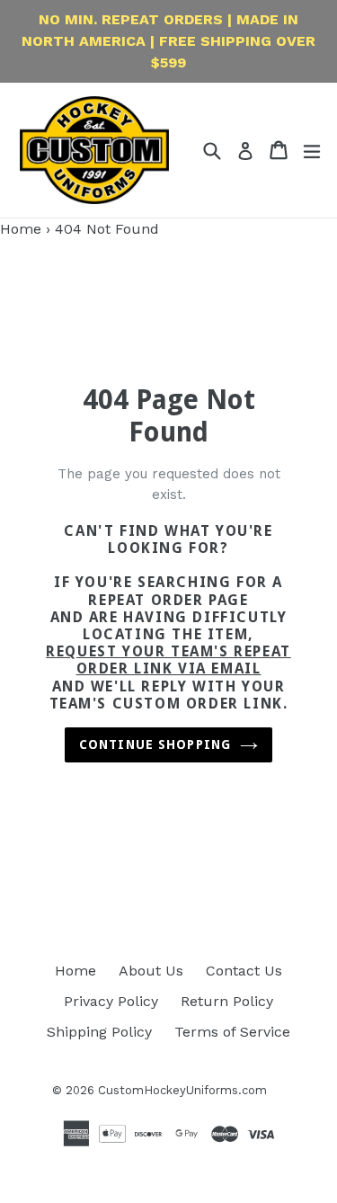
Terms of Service (232, 1031)
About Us (151, 970)
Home (20, 228)
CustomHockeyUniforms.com (182, 1090)
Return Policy (227, 1001)
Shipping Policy (99, 1031)
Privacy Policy (111, 1001)
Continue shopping (155, 744)
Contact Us (244, 970)
